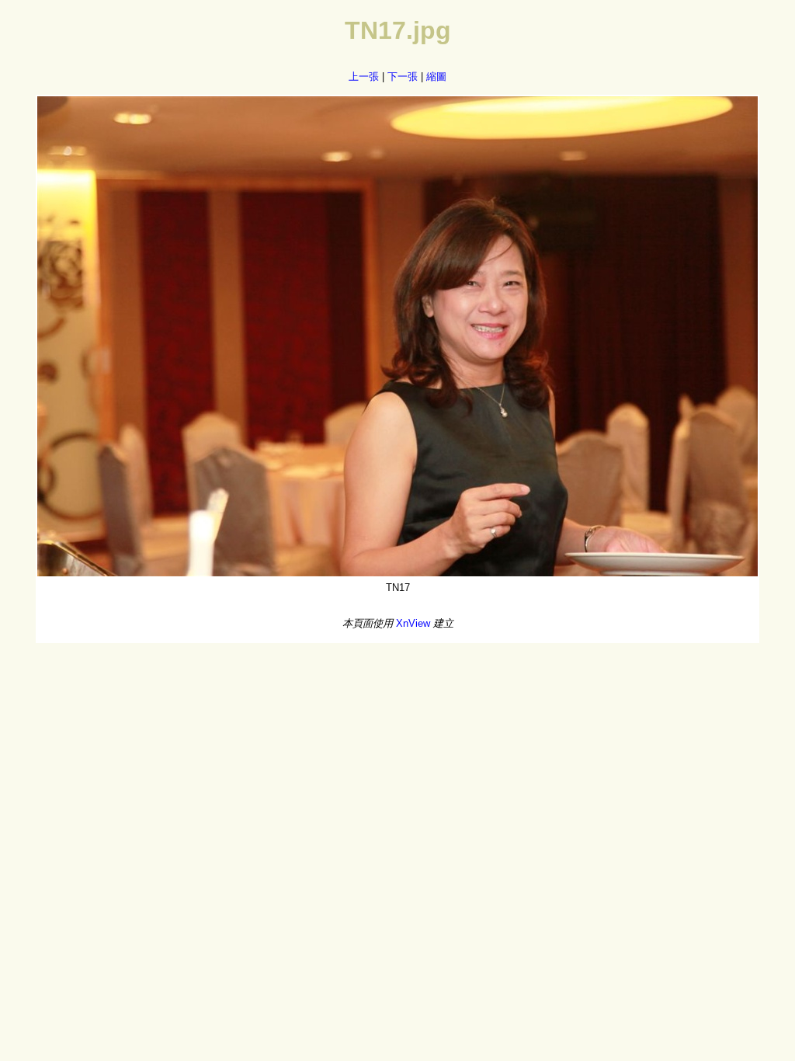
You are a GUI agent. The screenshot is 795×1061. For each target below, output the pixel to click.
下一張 (402, 76)
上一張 (364, 76)
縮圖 (436, 76)
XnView (413, 623)
